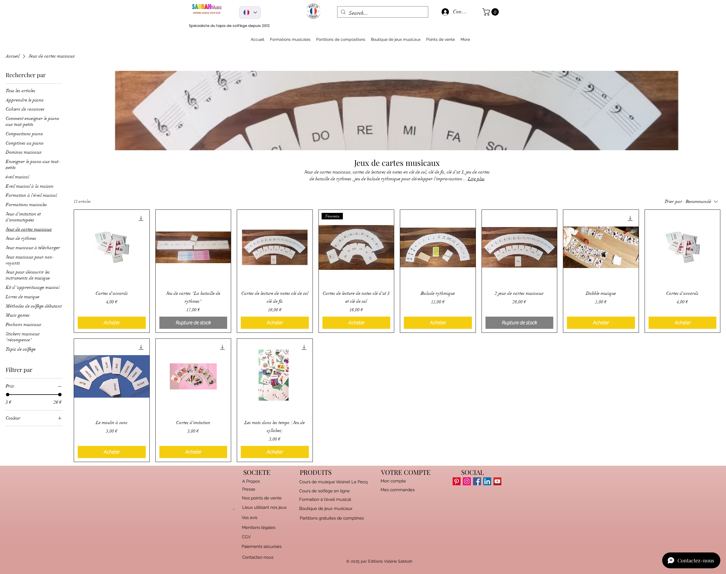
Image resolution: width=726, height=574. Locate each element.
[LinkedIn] (487, 481)
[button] (491, 12)
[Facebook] (477, 481)
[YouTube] (497, 481)
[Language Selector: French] (250, 12)
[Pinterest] (457, 481)
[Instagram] (467, 481)
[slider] (7, 394)
